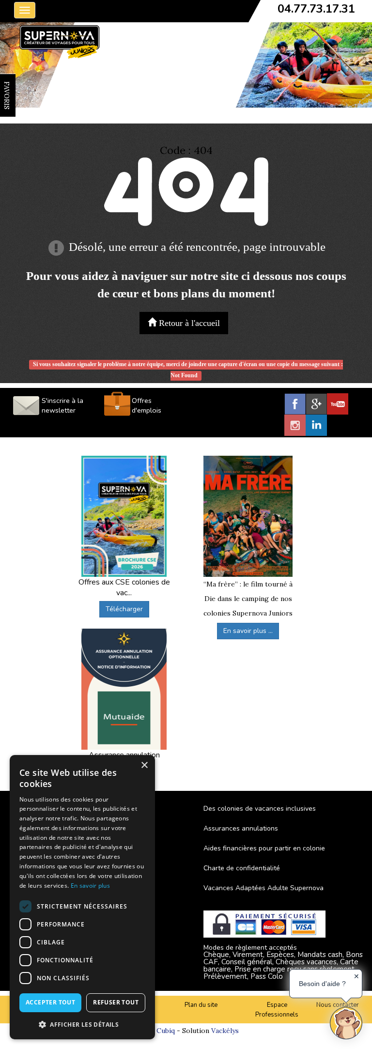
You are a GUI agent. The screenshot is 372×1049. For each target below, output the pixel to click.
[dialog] (82, 897)
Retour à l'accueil (188, 323)
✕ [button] (356, 976)
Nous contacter (337, 1005)
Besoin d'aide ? (322, 983)
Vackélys (225, 1030)
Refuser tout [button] (116, 1002)
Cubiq (165, 1030)
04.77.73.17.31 (316, 8)
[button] (82, 1024)
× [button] (144, 765)
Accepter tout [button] (50, 1002)
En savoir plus (90, 885)
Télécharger (124, 609)
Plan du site (201, 1005)
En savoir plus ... (248, 630)
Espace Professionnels (276, 1010)
